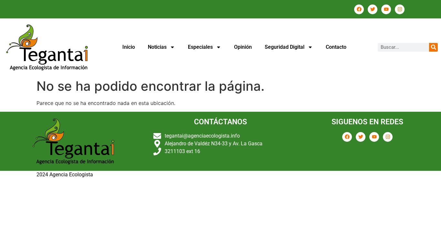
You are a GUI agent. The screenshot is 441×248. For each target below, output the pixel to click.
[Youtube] (386, 9)
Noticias (157, 47)
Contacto (336, 47)
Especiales (200, 47)
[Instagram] (400, 9)
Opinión (243, 47)
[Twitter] (372, 9)
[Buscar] (433, 47)
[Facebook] (359, 9)
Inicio (128, 47)
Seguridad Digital (284, 47)
